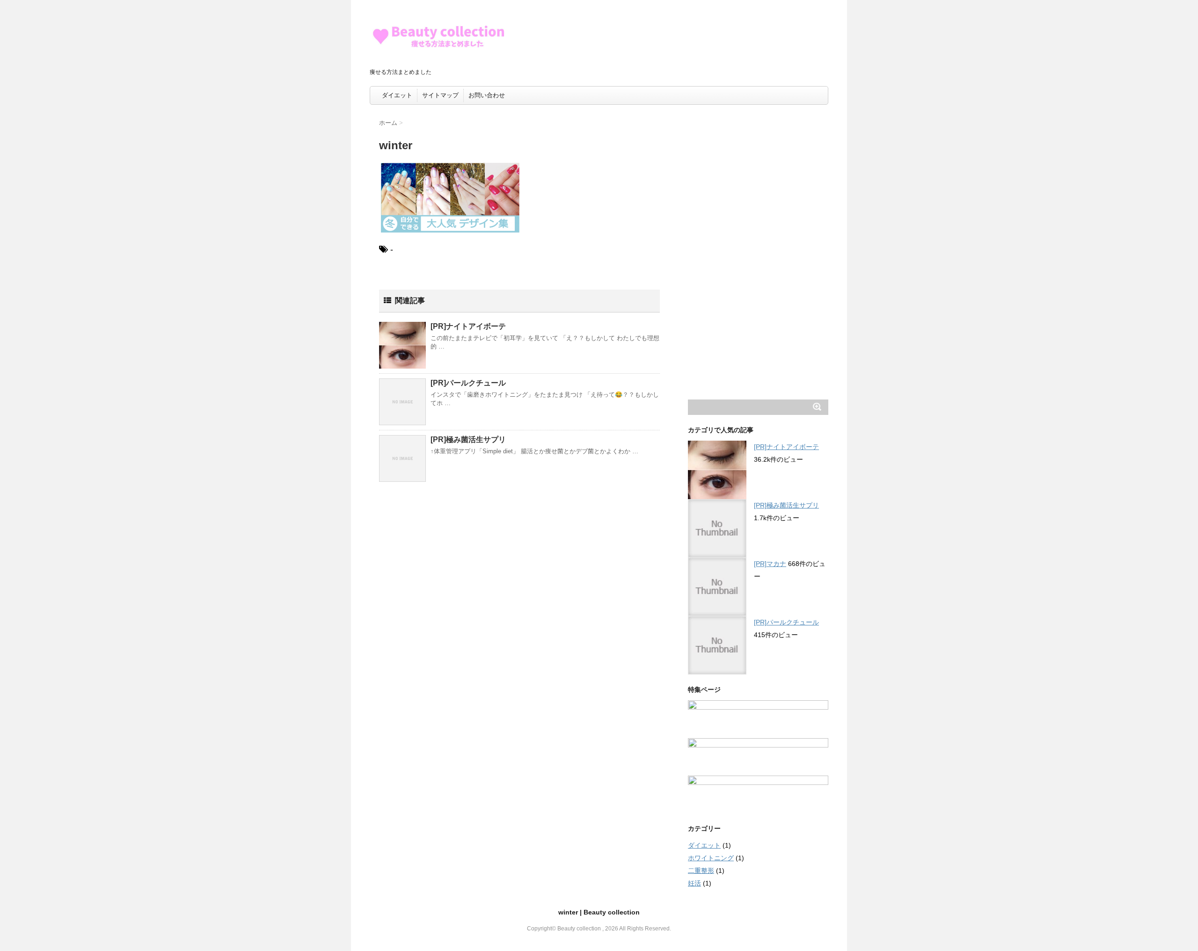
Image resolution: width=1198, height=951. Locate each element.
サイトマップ (440, 95)
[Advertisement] (758, 254)
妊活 (694, 883)
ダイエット (397, 95)
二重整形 (701, 870)
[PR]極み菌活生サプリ (468, 439)
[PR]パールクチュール (468, 383)
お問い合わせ (486, 95)
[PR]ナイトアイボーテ (468, 326)
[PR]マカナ (770, 563)
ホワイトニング (711, 858)
